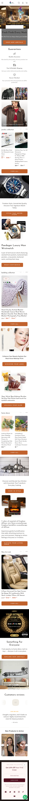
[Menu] (2, 2)
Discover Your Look (14, 364)
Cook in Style (14, 491)
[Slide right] (26, 129)
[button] (19, 2)
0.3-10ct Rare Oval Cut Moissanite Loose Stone (7, 152)
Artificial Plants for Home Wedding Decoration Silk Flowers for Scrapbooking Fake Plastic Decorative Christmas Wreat (7, 439)
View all (14, 171)
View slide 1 (7, 27)
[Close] (25, 765)
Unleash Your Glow (13, 405)
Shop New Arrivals (14, 42)
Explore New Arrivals (14, 657)
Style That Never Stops (14, 214)
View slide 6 (21, 27)
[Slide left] (22, 129)
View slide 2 (10, 27)
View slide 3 (13, 27)
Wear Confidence (12, 265)
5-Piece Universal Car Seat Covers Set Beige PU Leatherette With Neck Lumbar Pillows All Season (13, 593)
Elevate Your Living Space (13, 543)
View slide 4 (16, 27)
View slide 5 (18, 27)
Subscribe (14, 780)
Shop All (20, 44)
